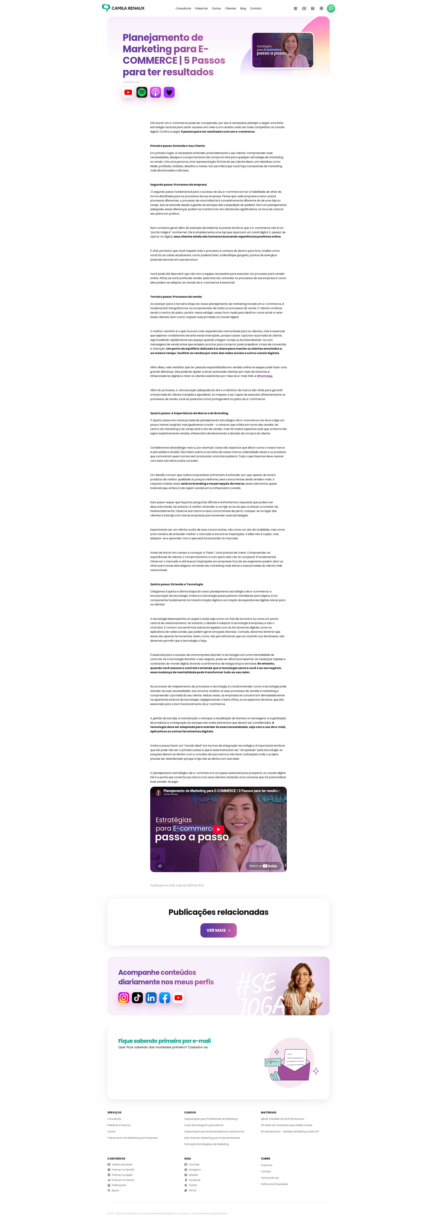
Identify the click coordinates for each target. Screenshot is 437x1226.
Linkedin (313, 8)
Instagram (295, 8)
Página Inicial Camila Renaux (123, 8)
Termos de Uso (270, 1178)
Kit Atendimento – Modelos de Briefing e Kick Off (290, 1131)
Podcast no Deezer (123, 1180)
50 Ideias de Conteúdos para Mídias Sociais (286, 1125)
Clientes (230, 8)
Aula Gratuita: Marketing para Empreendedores (212, 1138)
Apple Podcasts (155, 92)
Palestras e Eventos (118, 1125)
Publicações (119, 1185)
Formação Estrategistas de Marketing (206, 1144)
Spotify (321, 8)
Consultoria (183, 8)
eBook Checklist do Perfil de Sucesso (282, 1119)
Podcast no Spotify (123, 1169)
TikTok (192, 1190)
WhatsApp (331, 8)
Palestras (201, 8)
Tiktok (137, 997)
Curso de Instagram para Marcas (203, 1125)
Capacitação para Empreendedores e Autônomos (214, 1131)
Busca (115, 1190)
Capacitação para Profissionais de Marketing (210, 1119)
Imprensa (266, 1165)
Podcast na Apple (122, 1174)
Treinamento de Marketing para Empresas (132, 1138)
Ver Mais (216, 930)
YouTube (304, 8)
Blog (243, 8)
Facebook (164, 997)
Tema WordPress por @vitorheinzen (209, 1213)
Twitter (193, 1185)
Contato (255, 8)
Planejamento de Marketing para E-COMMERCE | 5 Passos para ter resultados (174, 55)
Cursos (216, 8)
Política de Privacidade (274, 1184)
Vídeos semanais (122, 1164)
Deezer (169, 92)
